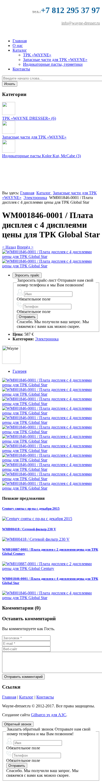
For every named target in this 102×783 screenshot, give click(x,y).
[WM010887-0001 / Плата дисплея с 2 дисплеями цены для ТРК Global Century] (51, 568)
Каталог (20, 50)
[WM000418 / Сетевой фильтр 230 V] (36, 539)
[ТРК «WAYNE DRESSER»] (8, 113)
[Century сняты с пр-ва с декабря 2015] (37, 518)
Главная (20, 41)
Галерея (19, 371)
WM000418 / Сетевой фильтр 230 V (29, 529)
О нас (18, 45)
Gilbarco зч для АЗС (48, 715)
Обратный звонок (17, 724)
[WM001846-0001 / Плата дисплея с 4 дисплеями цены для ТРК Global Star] (51, 256)
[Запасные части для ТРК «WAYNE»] (8, 132)
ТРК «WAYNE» (37, 55)
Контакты (21, 69)
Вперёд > (25, 247)
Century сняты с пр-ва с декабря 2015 (31, 508)
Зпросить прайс (27, 275)
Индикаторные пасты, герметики (53, 64)
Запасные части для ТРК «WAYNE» (55, 59)
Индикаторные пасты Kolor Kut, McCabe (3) (41, 156)
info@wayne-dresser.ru (80, 23)
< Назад (9, 247)
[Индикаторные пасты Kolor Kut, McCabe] (8, 151)
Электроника (35, 197)
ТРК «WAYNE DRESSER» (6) (29, 118)
